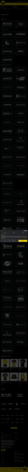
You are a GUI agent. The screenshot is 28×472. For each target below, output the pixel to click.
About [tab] (23, 232)
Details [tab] (14, 232)
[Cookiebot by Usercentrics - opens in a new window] (24, 230)
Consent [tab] (5, 232)
